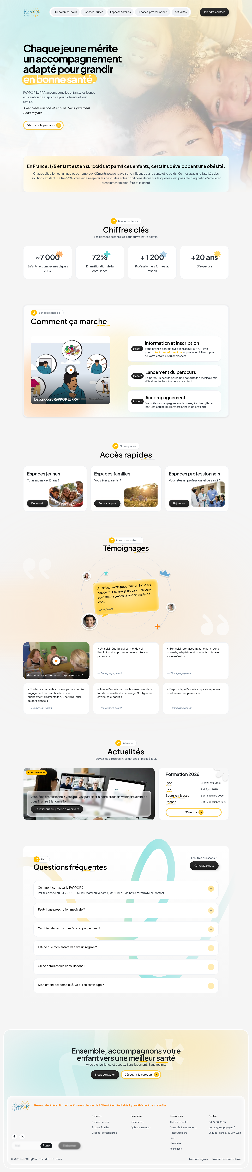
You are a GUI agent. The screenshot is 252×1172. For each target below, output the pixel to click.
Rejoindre (179, 503)
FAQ (172, 1138)
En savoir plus (107, 503)
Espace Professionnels (104, 1132)
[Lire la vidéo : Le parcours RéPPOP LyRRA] (70, 370)
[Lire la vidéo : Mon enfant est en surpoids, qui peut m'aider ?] (56, 660)
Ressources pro (178, 1132)
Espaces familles (120, 12)
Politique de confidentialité (226, 1159)
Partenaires (137, 1122)
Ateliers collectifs (179, 1122)
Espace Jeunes (100, 1122)
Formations (176, 1148)
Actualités (180, 12)
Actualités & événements (183, 1127)
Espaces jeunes (93, 12)
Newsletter (176, 1143)
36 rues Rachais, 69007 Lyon (225, 1132)
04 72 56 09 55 (217, 1122)
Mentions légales (198, 1159)
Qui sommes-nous (65, 12)
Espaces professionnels (152, 12)
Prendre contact (214, 12)
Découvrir (37, 503)
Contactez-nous (204, 865)
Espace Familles (101, 1127)
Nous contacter (105, 1074)
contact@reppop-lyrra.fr (222, 1127)
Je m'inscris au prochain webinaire (57, 809)
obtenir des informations (167, 352)
